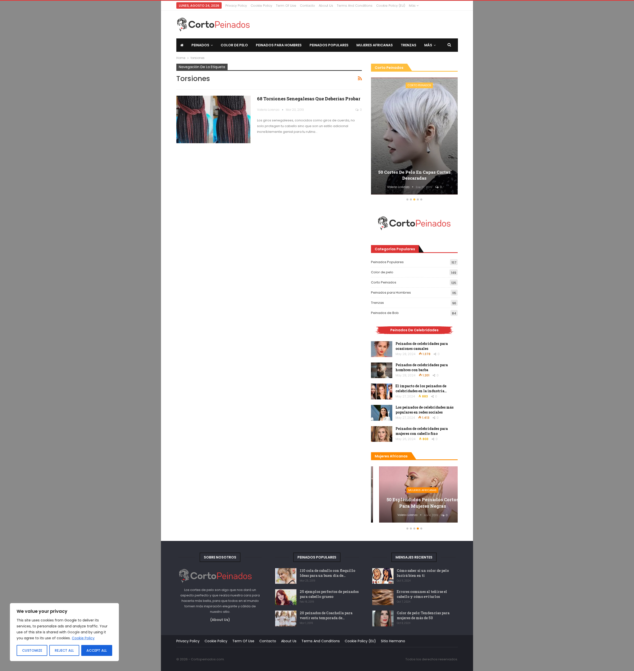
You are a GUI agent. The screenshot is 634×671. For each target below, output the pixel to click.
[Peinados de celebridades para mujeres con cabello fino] (381, 434)
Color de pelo (234, 45)
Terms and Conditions (354, 5)
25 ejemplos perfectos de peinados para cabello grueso (329, 594)
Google (73, 632)
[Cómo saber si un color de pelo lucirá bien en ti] (383, 576)
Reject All (64, 650)
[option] (414, 137)
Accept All (96, 650)
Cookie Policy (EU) (390, 5)
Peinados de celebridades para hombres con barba (422, 367)
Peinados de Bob (385, 312)
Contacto (307, 5)
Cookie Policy (83, 638)
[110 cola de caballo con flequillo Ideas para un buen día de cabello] (285, 576)
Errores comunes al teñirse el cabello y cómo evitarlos (422, 594)
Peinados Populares (329, 45)
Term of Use (286, 5)
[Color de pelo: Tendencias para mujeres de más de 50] (383, 618)
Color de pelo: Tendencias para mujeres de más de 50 (423, 615)
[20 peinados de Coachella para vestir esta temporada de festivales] (285, 618)
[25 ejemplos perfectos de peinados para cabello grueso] (285, 597)
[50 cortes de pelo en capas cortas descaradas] (414, 136)
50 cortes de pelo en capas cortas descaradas (414, 175)
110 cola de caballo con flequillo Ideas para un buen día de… (327, 573)
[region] (64, 632)
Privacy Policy (236, 5)
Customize (32, 650)
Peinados (200, 45)
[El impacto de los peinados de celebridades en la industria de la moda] (381, 391)
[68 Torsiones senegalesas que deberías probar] (213, 119)
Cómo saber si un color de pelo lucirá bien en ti (423, 573)
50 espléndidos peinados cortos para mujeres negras (414, 503)
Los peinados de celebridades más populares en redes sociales (424, 410)
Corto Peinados (419, 85)
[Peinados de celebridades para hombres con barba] (381, 370)
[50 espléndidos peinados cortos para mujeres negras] (414, 494)
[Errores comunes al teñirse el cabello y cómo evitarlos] (383, 597)
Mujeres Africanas (374, 45)
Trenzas (408, 45)
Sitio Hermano (393, 641)
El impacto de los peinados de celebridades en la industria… (421, 388)
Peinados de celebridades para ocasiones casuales (422, 346)
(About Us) (220, 619)
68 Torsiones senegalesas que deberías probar (308, 99)
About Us (326, 5)
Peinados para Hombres (279, 45)
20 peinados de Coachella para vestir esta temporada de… (326, 615)
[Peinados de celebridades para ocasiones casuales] (381, 349)
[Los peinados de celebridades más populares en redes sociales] (381, 413)
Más (413, 5)
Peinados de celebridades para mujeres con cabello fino (422, 431)
